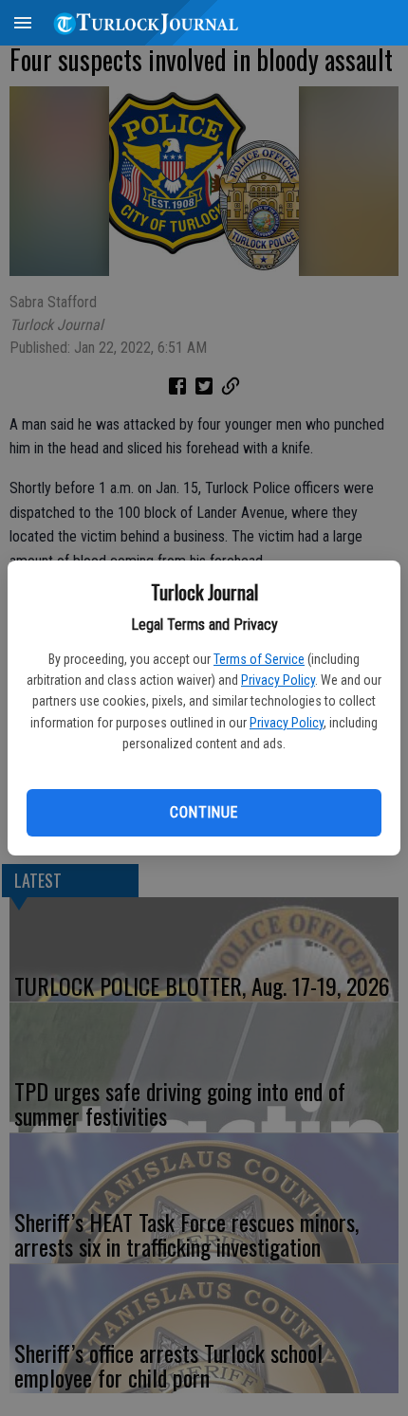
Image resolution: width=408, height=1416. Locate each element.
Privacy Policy (278, 680)
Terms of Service (259, 659)
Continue (203, 812)
